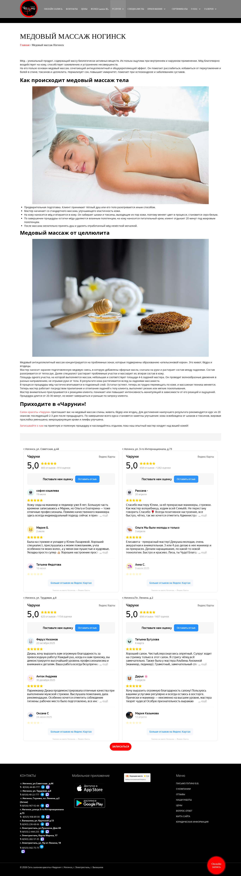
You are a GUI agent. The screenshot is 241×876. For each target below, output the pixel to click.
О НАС (194, 9)
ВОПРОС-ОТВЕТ (184, 810)
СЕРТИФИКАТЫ (180, 9)
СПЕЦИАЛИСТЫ (136, 9)
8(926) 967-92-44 (30, 805)
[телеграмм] (42, 787)
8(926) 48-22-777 (30, 794)
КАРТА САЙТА (183, 816)
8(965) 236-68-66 (30, 824)
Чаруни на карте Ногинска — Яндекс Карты (71, 590)
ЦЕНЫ (84, 9)
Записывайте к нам (32, 425)
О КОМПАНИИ (183, 788)
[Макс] (47, 787)
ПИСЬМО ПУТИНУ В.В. (187, 783)
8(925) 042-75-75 (30, 847)
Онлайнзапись (216, 865)
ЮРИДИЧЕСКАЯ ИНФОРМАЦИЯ (192, 821)
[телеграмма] (41, 794)
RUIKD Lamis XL (100, 9)
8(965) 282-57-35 (30, 839)
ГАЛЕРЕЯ (208, 9)
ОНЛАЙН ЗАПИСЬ (53, 9)
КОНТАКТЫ (72, 9)
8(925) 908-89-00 (31, 816)
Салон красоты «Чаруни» (35, 412)
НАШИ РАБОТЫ (184, 799)
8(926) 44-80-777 (31, 787)
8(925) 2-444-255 (30, 831)
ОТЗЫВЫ (180, 794)
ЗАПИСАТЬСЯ (120, 746)
